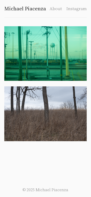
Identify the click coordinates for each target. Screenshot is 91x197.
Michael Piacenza (25, 8)
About (56, 9)
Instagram (76, 9)
